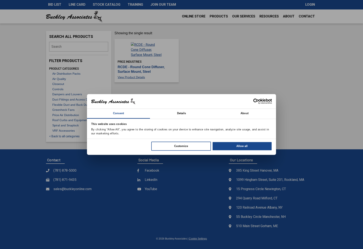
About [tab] (245, 113)
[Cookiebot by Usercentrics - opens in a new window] (253, 101)
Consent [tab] (118, 113)
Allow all (242, 146)
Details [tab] (181, 113)
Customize (181, 146)
